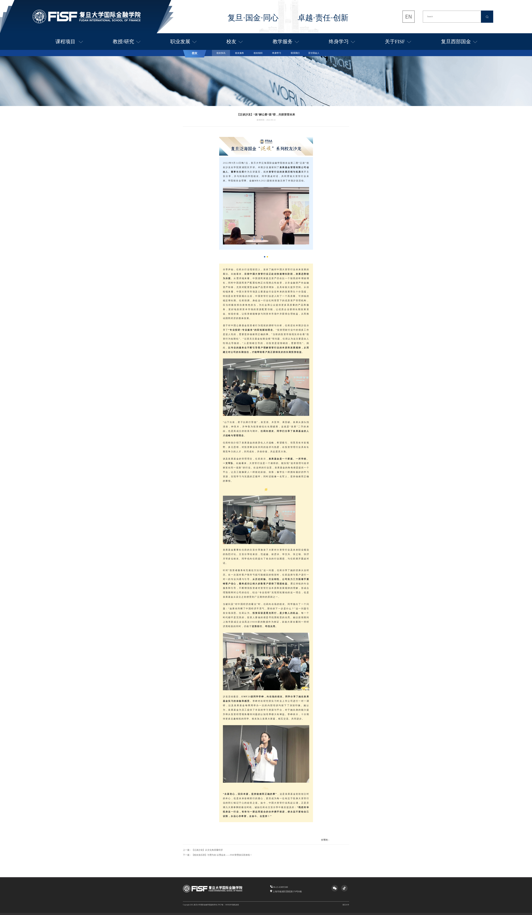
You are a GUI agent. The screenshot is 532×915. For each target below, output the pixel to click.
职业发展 (180, 41)
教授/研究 (123, 41)
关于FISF (395, 41)
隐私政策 (235, 905)
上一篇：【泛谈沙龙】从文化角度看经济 (203, 850)
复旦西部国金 (456, 41)
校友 (231, 41)
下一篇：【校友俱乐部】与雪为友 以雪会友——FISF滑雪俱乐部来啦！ (217, 855)
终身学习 (339, 41)
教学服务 (283, 41)
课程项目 (66, 41)
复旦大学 (345, 905)
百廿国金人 (313, 53)
